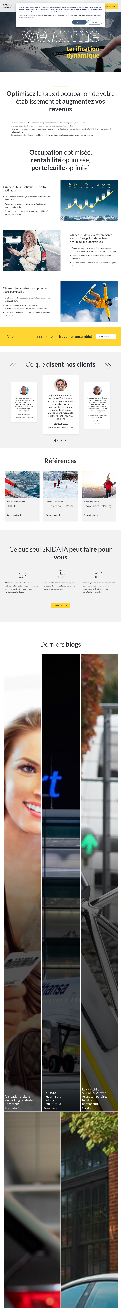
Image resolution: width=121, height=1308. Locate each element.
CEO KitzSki (97, 423)
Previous (13, 366)
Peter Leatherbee (60, 424)
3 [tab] (61, 440)
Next (107, 366)
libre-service (86, 263)
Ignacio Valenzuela (24, 414)
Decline (94, 22)
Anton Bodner (97, 421)
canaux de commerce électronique (27, 129)
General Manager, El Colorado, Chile (60, 427)
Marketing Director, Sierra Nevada (24, 417)
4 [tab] (64, 440)
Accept (79, 22)
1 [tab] (55, 440)
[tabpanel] (61, 405)
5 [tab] (66, 440)
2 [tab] (59, 440)
